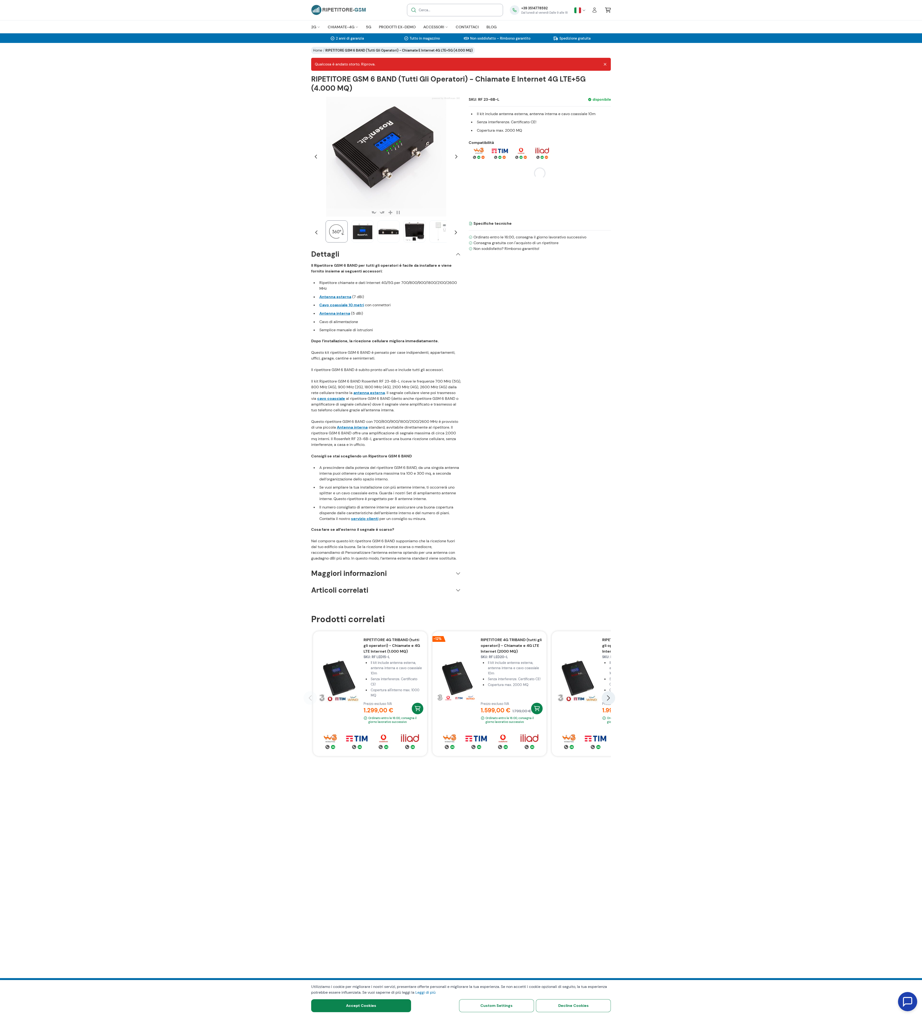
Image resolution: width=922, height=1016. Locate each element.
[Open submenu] (318, 27)
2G (313, 27)
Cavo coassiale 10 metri (341, 304)
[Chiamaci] (514, 10)
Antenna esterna (335, 296)
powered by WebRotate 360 (446, 98)
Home (317, 50)
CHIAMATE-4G (341, 27)
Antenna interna (334, 313)
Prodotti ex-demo (397, 27)
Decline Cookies (573, 1005)
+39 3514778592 (534, 8)
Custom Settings (496, 1005)
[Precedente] (316, 156)
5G (368, 27)
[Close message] (605, 64)
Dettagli (325, 254)
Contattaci (467, 27)
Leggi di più (425, 992)
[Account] (594, 10)
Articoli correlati (339, 590)
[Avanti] (456, 156)
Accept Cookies (361, 1005)
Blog (491, 27)
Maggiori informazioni (349, 573)
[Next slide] (608, 698)
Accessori (433, 27)
